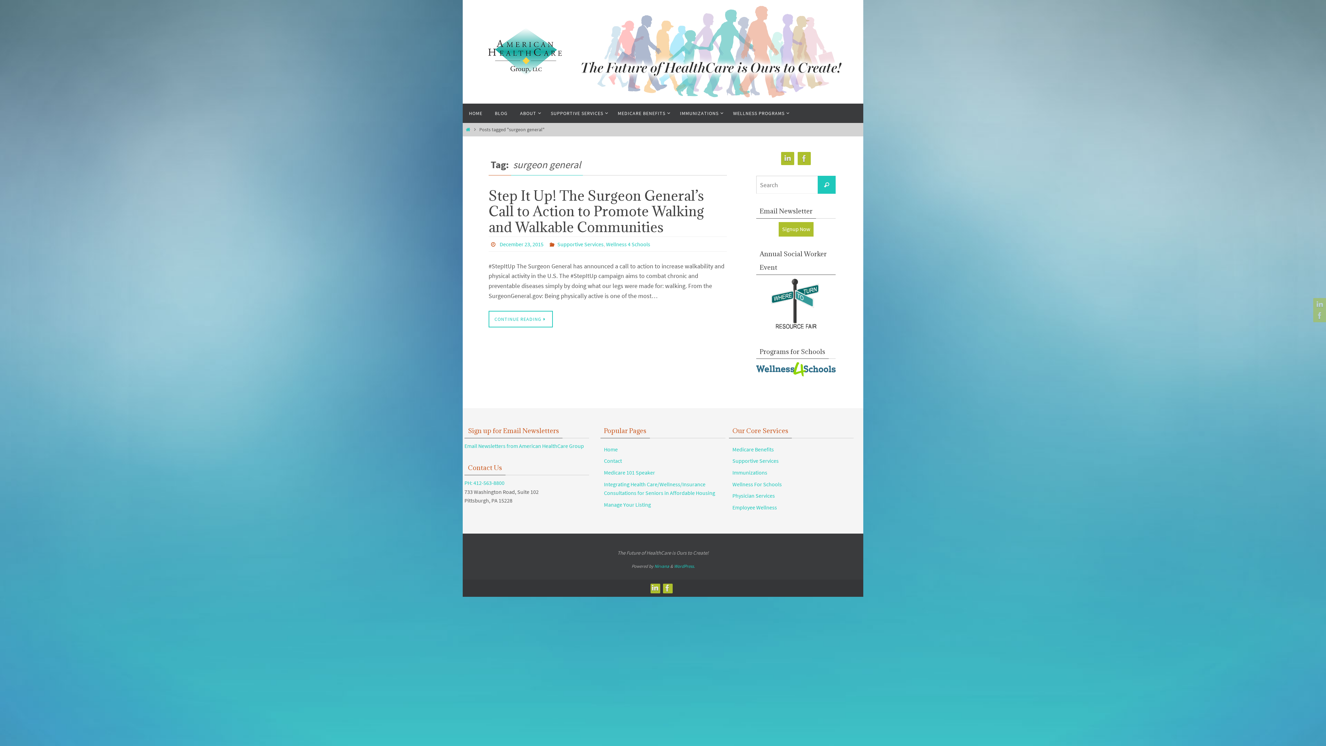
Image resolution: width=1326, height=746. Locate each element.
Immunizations (749, 472)
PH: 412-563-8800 (484, 482)
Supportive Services (580, 244)
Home (611, 449)
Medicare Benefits (753, 449)
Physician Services (753, 495)
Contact (613, 460)
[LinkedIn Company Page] (1318, 304)
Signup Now (796, 229)
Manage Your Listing (627, 504)
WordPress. (684, 566)
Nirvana (661, 566)
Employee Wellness (754, 507)
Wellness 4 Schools (628, 244)
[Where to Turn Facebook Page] (1318, 315)
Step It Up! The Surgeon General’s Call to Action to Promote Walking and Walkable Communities (596, 211)
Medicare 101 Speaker (629, 472)
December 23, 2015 (522, 244)
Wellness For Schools (757, 484)
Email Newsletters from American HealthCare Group (524, 445)
